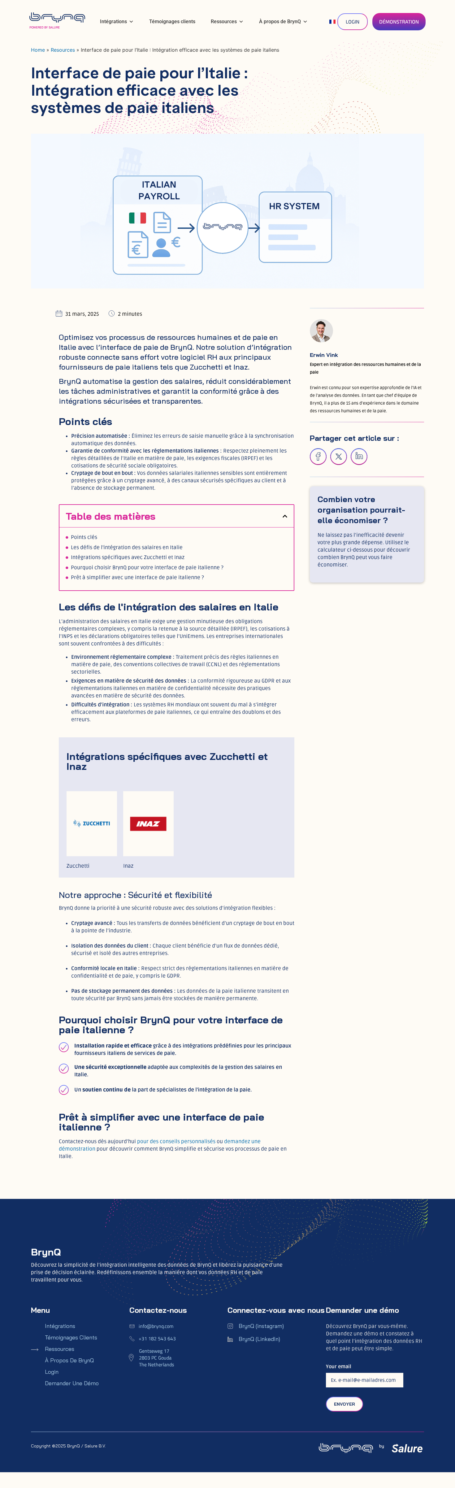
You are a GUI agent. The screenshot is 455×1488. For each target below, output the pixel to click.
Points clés (84, 537)
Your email (338, 1367)
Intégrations (113, 21)
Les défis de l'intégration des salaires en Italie (127, 547)
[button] (285, 516)
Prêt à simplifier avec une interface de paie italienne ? (137, 577)
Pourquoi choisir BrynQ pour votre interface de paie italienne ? (147, 567)
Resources (63, 50)
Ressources (224, 21)
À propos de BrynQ (280, 21)
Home (38, 50)
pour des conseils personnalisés (176, 1141)
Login (51, 1372)
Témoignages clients (172, 21)
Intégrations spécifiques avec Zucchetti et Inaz (127, 557)
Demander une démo (72, 1383)
